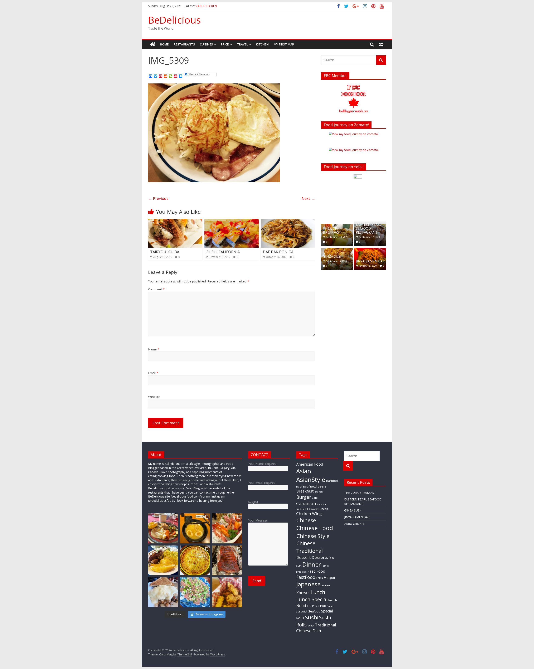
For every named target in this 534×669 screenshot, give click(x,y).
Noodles (303, 605)
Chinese (306, 520)
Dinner (311, 564)
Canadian (306, 503)
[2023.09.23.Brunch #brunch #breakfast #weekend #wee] (163, 592)
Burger (303, 497)
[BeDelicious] (152, 44)
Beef (299, 486)
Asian (303, 471)
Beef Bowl (310, 486)
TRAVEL (242, 44)
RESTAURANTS (184, 44)
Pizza (315, 606)
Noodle (332, 600)
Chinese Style (312, 536)
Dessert (303, 557)
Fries (319, 578)
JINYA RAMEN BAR (208, 6)
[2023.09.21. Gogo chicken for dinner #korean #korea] (227, 592)
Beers (321, 486)
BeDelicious (174, 19)
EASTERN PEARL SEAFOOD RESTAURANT (369, 228)
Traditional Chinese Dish (316, 628)
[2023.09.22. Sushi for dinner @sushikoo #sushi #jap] (195, 592)
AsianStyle (310, 479)
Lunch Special (311, 599)
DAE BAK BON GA (278, 251)
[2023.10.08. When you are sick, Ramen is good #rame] (195, 528)
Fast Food (316, 571)
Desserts (320, 557)
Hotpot (329, 577)
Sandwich (301, 611)
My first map (284, 44)
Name (153, 349)
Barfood (332, 481)
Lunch (318, 592)
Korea (325, 585)
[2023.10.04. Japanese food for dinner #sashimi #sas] (227, 528)
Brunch (319, 491)
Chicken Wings (310, 513)
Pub (323, 606)
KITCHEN (262, 44)
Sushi (311, 617)
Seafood (314, 611)
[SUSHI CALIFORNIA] (231, 221)
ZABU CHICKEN (354, 524)
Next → (308, 198)
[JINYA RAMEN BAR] (370, 250)
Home (164, 44)
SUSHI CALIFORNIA (223, 251)
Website (154, 396)
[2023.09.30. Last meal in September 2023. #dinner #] (163, 560)
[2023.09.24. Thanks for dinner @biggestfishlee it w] (227, 560)
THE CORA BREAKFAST (332, 230)
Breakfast (305, 491)
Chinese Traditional (309, 547)
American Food (309, 464)
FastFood (305, 577)
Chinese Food (314, 528)
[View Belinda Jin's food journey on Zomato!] (354, 134)
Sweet (310, 625)
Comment (156, 289)
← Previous (158, 198)
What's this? (358, 214)
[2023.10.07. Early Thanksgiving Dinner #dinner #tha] (163, 528)
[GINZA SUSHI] (337, 250)
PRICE (225, 44)
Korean (303, 592)
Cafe (315, 498)
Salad (330, 606)
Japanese (308, 584)
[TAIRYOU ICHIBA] (175, 221)
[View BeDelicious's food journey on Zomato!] (354, 150)
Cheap (324, 509)
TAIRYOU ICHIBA (164, 251)
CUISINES (206, 44)
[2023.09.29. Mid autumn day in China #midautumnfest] (195, 560)
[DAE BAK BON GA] (288, 221)
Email (153, 373)
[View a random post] (381, 44)
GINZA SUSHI (333, 256)
